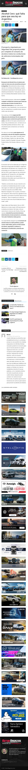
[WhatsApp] (2, 24)
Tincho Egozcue (6, 21)
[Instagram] (12, 294)
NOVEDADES (7, 8)
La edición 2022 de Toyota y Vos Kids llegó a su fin (7, 270)
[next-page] (5, 326)
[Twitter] (13, 24)
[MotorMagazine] (14, 3)
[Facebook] (9, 24)
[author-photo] (14, 284)
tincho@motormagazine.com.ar (9, 761)
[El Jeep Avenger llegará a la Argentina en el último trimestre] (5, 313)
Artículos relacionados (7, 301)
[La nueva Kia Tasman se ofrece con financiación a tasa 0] (5, 306)
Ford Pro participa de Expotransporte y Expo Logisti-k (16, 320)
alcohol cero (10, 250)
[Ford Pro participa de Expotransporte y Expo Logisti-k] (5, 320)
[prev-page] (2, 326)
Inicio (2, 8)
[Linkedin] (6, 24)
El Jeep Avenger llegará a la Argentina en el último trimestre (18, 313)
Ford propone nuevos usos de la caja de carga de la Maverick (21, 270)
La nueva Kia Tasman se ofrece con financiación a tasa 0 (17, 306)
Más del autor (18, 301)
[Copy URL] (16, 24)
